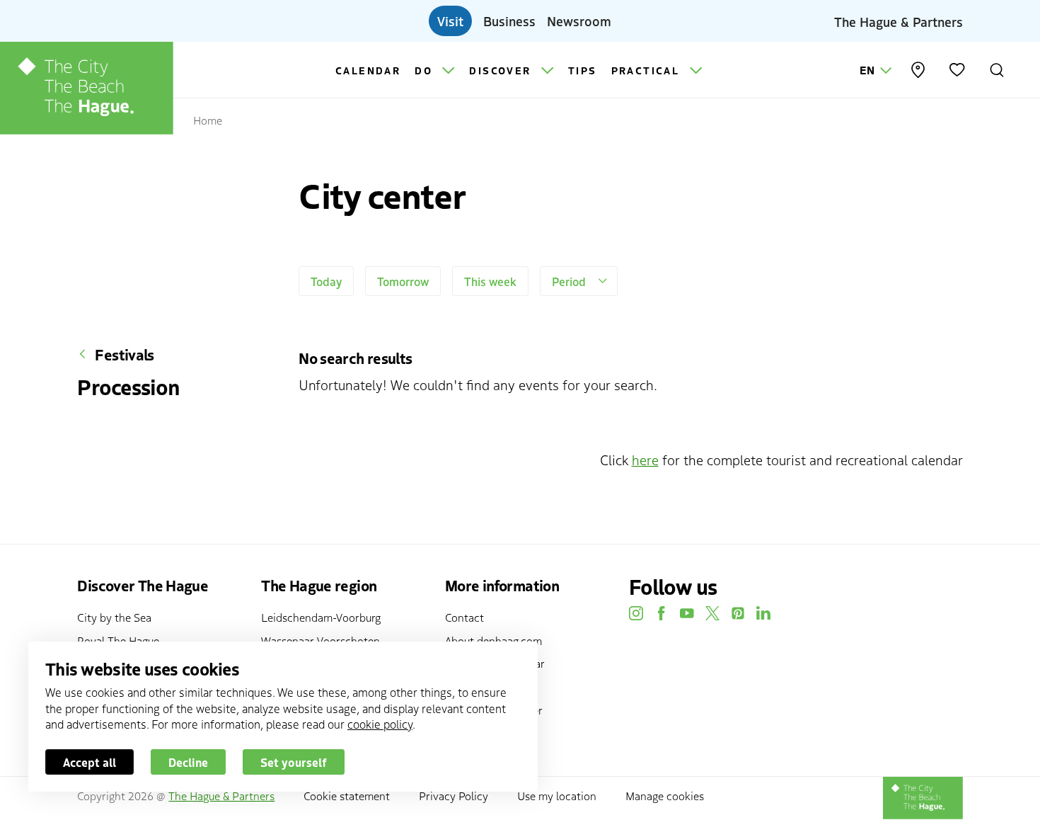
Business (509, 20)
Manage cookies (664, 795)
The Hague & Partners (898, 20)
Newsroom (579, 20)
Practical (647, 70)
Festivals (124, 354)
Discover (502, 70)
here (645, 459)
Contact (464, 617)
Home (207, 119)
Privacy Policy (453, 795)
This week (490, 281)
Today (326, 281)
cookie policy (379, 723)
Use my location (556, 795)
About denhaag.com (493, 640)
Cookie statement (347, 795)
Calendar (367, 70)
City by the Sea (114, 617)
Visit (450, 20)
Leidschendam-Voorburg (321, 617)
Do (426, 70)
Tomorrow (403, 281)
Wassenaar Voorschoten (320, 640)
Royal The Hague (118, 640)
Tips (582, 70)
